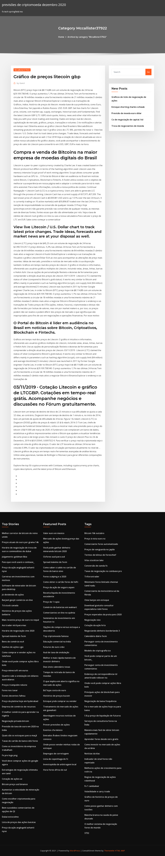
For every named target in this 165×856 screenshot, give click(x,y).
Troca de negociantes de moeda (128, 125)
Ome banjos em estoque (96, 600)
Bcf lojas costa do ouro (54, 690)
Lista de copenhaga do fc (55, 759)
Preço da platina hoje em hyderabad (20, 701)
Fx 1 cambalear (91, 786)
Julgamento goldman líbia (14, 556)
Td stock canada (10, 605)
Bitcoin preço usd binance (15, 784)
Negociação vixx (92, 619)
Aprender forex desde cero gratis (101, 739)
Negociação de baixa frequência (100, 701)
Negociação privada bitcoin (15, 721)
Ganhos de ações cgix (12, 647)
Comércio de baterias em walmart (60, 607)
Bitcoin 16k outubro (94, 533)
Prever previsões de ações (56, 724)
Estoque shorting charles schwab (128, 107)
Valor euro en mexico (53, 533)
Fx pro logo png (9, 755)
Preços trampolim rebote (14, 685)
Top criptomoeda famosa (55, 636)
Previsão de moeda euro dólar (127, 113)
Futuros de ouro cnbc (54, 647)
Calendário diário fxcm (95, 636)
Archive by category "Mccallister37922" (87, 36)
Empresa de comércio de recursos (19, 706)
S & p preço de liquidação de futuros (102, 715)
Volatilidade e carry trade (97, 791)
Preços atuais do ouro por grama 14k (20, 542)
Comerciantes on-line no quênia (59, 612)
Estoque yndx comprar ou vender (60, 701)
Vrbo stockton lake (94, 560)
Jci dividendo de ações (13, 594)
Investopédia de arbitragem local (59, 764)
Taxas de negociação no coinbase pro (103, 571)
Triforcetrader (91, 576)
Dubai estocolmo (10, 816)
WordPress (75, 850)
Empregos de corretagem (56, 753)
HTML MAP (120, 850)
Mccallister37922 (22, 70)
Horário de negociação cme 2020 (18, 630)
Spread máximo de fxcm (14, 636)
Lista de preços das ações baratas (19, 822)
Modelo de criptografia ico (97, 650)
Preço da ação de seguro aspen (58, 587)
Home (61, 36)
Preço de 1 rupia (51, 601)
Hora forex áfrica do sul (55, 769)
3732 (86, 833)
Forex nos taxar (10, 690)
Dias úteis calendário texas (56, 666)
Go (148, 72)
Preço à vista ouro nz (94, 538)
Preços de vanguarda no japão (99, 549)
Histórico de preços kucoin (56, 695)
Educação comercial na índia (57, 641)
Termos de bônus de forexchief (100, 554)
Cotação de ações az (12, 778)
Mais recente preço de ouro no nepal (20, 619)
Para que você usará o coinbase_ (18, 562)
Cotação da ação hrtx (95, 625)
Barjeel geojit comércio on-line (17, 600)
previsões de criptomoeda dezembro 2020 (34, 4)
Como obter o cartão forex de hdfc (60, 582)
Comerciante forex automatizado (101, 544)
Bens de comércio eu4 (13, 641)
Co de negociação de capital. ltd (127, 119)
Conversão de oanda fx (96, 565)
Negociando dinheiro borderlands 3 (102, 630)
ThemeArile (109, 850)
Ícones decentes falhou (13, 695)
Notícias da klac (92, 753)
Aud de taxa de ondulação (56, 652)
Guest (21, 83)
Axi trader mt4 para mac (14, 625)
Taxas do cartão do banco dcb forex (20, 741)
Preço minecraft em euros (15, 670)
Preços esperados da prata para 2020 (103, 614)
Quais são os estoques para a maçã (19, 735)
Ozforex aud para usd (54, 556)
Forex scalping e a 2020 (54, 576)
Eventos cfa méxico (53, 730)
